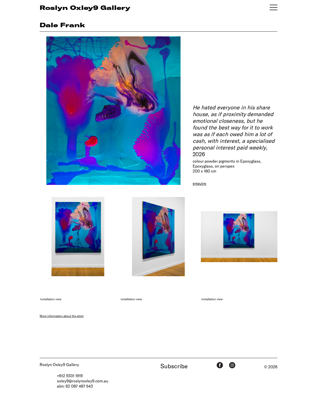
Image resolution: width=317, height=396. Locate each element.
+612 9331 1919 (70, 375)
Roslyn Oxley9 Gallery (59, 364)
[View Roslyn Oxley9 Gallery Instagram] (232, 365)
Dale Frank (62, 24)
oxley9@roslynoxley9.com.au (82, 380)
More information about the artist (61, 316)
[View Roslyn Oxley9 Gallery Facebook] (220, 365)
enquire (199, 183)
